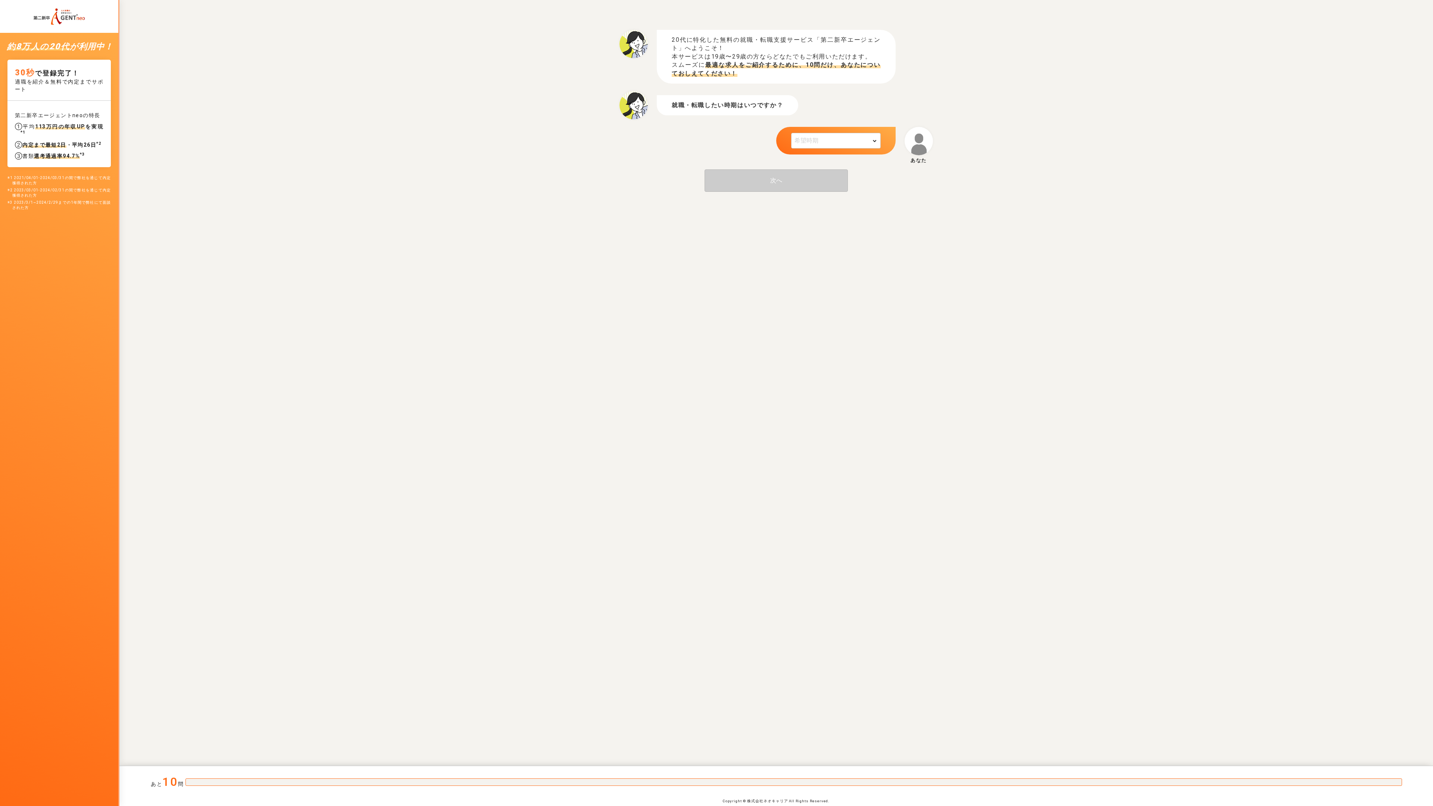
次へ (776, 180)
